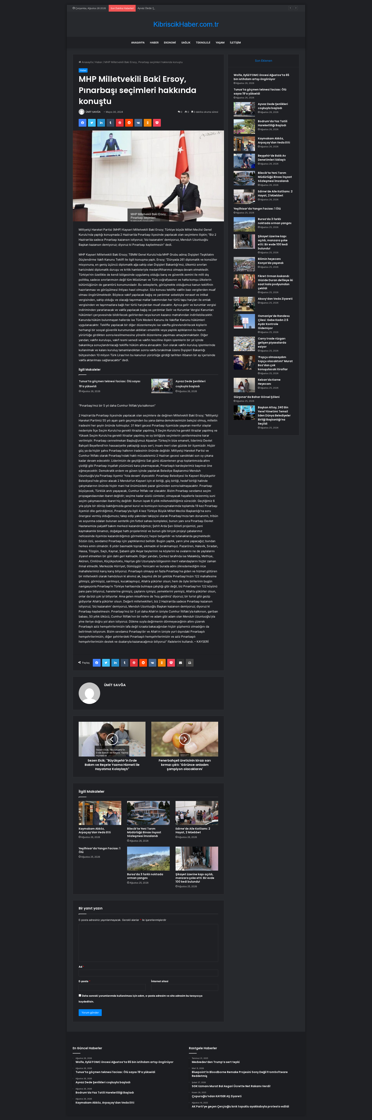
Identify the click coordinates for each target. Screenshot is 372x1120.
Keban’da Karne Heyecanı (269, 382)
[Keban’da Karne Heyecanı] (244, 385)
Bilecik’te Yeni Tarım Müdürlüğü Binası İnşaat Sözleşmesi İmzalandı (144, 832)
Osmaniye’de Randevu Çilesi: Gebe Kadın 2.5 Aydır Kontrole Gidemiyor (274, 322)
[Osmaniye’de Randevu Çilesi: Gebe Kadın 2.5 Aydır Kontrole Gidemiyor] (244, 321)
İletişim (235, 42)
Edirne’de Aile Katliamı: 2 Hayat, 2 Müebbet (193, 830)
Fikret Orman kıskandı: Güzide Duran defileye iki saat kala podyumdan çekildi (275, 282)
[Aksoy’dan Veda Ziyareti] (244, 304)
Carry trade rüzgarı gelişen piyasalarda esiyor (272, 343)
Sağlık (185, 42)
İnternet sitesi (159, 981)
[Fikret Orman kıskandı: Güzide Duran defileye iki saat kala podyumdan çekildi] (244, 281)
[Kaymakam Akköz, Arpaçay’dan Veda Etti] (100, 813)
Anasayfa (138, 42)
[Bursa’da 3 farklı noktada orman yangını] (148, 859)
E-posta (84, 981)
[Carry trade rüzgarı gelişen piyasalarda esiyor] (244, 344)
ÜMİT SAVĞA (93, 111)
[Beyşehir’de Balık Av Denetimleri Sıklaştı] (244, 161)
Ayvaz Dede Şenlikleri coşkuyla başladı (161, 8)
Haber (154, 42)
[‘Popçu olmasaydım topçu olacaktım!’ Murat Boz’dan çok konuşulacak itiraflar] (244, 362)
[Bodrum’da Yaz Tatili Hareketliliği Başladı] (244, 126)
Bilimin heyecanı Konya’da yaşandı (270, 261)
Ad (81, 966)
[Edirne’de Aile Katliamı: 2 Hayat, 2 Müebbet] (197, 813)
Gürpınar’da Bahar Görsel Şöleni (257, 397)
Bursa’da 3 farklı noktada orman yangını (145, 876)
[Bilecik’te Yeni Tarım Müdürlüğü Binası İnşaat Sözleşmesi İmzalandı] (148, 813)
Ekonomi (170, 42)
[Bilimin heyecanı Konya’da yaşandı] (244, 264)
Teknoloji (203, 42)
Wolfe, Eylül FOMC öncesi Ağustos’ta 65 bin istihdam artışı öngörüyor (261, 77)
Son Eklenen (263, 60)
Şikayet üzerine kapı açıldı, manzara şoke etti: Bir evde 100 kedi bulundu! (195, 878)
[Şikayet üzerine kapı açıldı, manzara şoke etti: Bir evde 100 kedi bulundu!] (197, 859)
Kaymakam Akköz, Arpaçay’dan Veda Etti (95, 830)
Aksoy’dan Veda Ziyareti (275, 299)
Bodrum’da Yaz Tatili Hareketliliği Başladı (272, 123)
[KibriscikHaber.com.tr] (186, 24)
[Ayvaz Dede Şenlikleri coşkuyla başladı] (162, 386)
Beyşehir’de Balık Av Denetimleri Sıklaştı (272, 158)
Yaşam (220, 42)
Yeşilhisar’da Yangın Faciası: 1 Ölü (99, 850)
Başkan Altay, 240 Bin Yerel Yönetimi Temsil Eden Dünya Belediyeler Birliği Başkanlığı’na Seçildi (274, 415)
